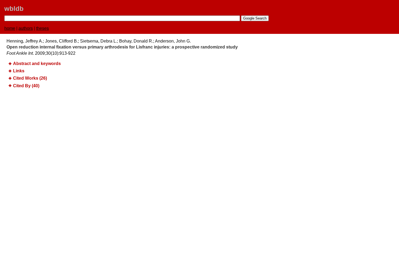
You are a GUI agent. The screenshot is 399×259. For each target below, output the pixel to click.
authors (25, 28)
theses (42, 28)
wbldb (14, 8)
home (9, 28)
